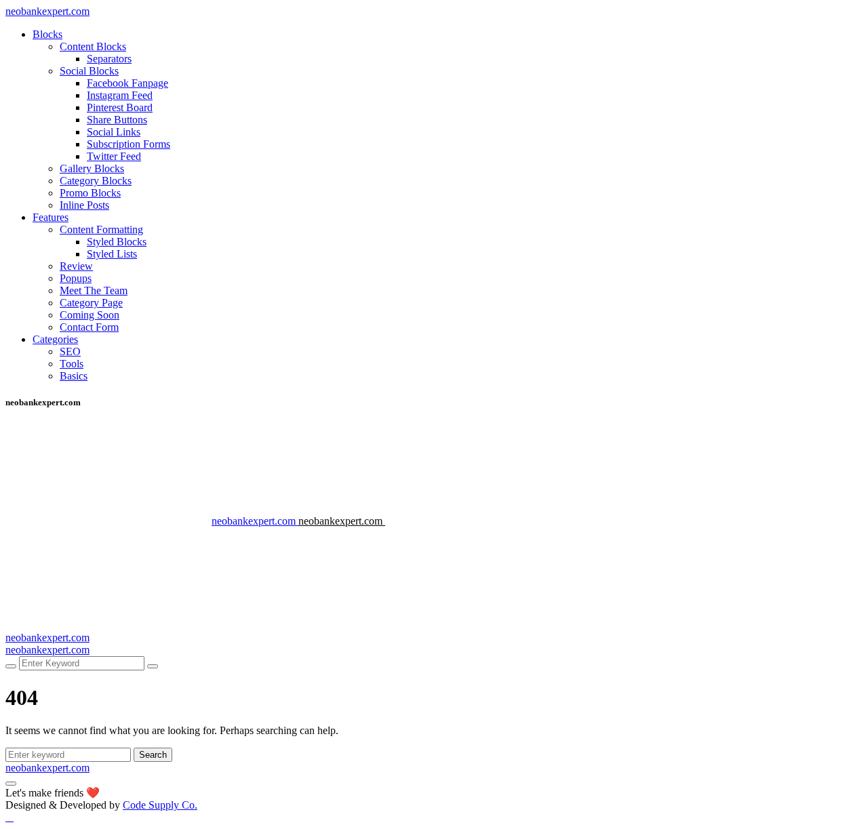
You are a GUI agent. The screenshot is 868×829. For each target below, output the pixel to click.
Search (153, 755)
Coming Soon (89, 315)
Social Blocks (89, 71)
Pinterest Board (120, 107)
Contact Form (89, 327)
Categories (55, 339)
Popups (76, 278)
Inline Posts (84, 205)
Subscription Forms (128, 144)
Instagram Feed (120, 95)
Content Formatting (101, 229)
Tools (71, 363)
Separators (109, 58)
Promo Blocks (90, 193)
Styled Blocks (116, 241)
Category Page (91, 302)
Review (76, 266)
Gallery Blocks (92, 168)
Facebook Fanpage (127, 83)
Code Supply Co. (160, 805)
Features (50, 217)
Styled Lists (112, 254)
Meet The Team (93, 290)
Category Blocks (96, 180)
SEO (70, 351)
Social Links (113, 132)
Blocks (47, 34)
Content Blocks (93, 46)
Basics (73, 376)
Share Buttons (117, 119)
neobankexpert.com (47, 11)
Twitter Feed (114, 156)
